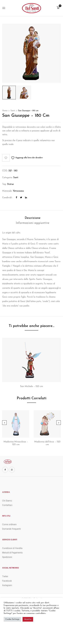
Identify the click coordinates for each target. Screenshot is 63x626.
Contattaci (7, 505)
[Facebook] (16, 198)
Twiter (5, 576)
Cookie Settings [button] (12, 619)
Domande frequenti (11, 529)
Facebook (7, 581)
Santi (13, 111)
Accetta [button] (27, 619)
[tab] (32, 218)
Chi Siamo (7, 500)
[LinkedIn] (26, 198)
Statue (10, 184)
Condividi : (7, 198)
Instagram (7, 585)
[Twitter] (21, 198)
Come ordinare (9, 524)
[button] (58, 8)
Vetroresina (18, 191)
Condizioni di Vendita (12, 548)
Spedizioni (7, 557)
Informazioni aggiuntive (32, 223)
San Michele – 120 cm (31, 386)
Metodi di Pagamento (12, 552)
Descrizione (32, 218)
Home (4, 111)
